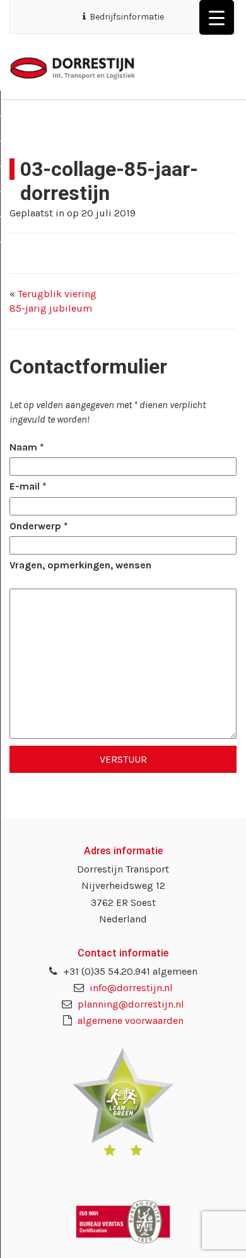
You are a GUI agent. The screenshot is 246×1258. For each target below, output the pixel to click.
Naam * (26, 447)
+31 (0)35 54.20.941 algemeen (129, 971)
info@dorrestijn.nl (130, 988)
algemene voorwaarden (129, 1020)
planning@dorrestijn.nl (129, 1004)
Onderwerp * (38, 526)
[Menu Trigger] (216, 17)
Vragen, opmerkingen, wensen (80, 565)
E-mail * (28, 486)
